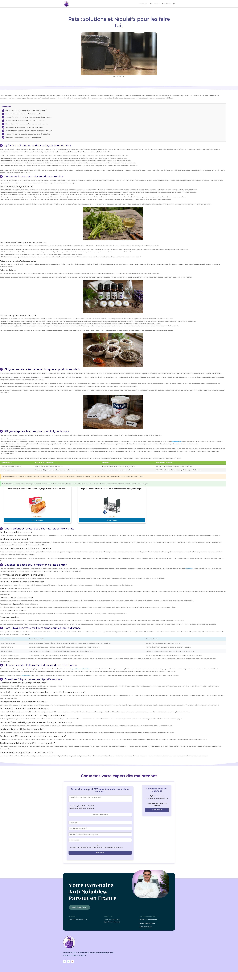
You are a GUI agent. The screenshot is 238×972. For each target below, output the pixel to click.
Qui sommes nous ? (145, 927)
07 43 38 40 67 (26, 675)
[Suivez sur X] (68, 961)
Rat (124, 76)
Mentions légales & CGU (147, 923)
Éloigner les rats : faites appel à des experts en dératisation (27, 134)
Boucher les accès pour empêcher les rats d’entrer (24, 127)
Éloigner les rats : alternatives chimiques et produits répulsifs (28, 117)
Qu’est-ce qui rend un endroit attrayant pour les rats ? (25, 110)
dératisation (189, 568)
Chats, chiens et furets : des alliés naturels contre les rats (26, 124)
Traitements (142, 4)
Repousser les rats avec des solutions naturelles (23, 114)
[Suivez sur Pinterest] (72, 961)
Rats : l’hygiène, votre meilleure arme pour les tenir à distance (28, 131)
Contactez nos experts (79, 907)
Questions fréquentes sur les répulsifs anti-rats (23, 137)
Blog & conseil (154, 4)
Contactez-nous (166, 4)
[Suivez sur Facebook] (64, 961)
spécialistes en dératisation (81, 669)
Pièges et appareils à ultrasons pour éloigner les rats (25, 120)
